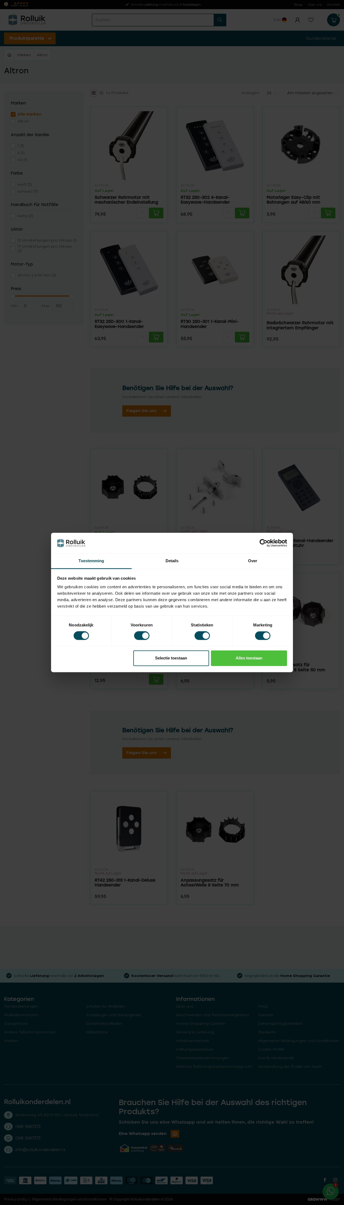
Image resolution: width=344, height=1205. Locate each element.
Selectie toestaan (171, 658)
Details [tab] (172, 560)
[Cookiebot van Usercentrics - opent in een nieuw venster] (263, 543)
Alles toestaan (249, 658)
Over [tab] (252, 560)
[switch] (141, 636)
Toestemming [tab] (91, 560)
